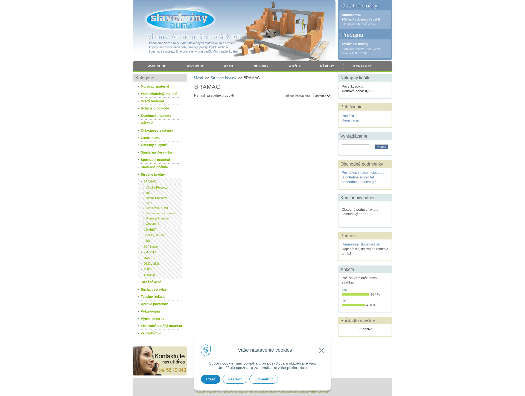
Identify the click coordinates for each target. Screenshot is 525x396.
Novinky (261, 66)
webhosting (285, 391)
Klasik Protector (156, 198)
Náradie (147, 123)
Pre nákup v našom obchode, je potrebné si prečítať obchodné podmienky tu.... (363, 177)
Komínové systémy (156, 116)
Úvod (198, 78)
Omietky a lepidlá (154, 145)
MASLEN (150, 258)
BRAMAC (150, 181)
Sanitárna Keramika (156, 152)
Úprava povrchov (154, 304)
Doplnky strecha (154, 235)
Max (149, 203)
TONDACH (151, 275)
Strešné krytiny (223, 78)
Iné (148, 192)
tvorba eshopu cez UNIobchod (255, 391)
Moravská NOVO (158, 208)
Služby (294, 66)
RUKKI (148, 269)
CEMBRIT (150, 229)
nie (344, 300)
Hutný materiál (152, 101)
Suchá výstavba (153, 289)
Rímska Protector (158, 218)
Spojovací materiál (155, 160)
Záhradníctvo (151, 333)
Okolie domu (150, 138)
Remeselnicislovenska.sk (361, 244)
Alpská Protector (157, 187)
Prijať (210, 379)
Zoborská (152, 223)
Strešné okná (151, 282)
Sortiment (195, 66)
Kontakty (362, 66)
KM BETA (150, 252)
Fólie (147, 240)
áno (344, 289)
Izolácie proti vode (155, 108)
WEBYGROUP (319, 391)
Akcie (229, 66)
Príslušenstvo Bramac (161, 213)
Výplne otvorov (152, 319)
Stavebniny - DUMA (180, 19)
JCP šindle (151, 246)
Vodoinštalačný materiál (159, 94)
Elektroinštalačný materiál (161, 326)
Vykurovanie (151, 311)
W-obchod (157, 66)
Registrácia (350, 120)
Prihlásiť (348, 116)
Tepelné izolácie (153, 297)
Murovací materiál (155, 86)
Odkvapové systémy (157, 130)
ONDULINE (151, 263)
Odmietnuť (264, 379)
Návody (327, 66)
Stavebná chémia (154, 167)
